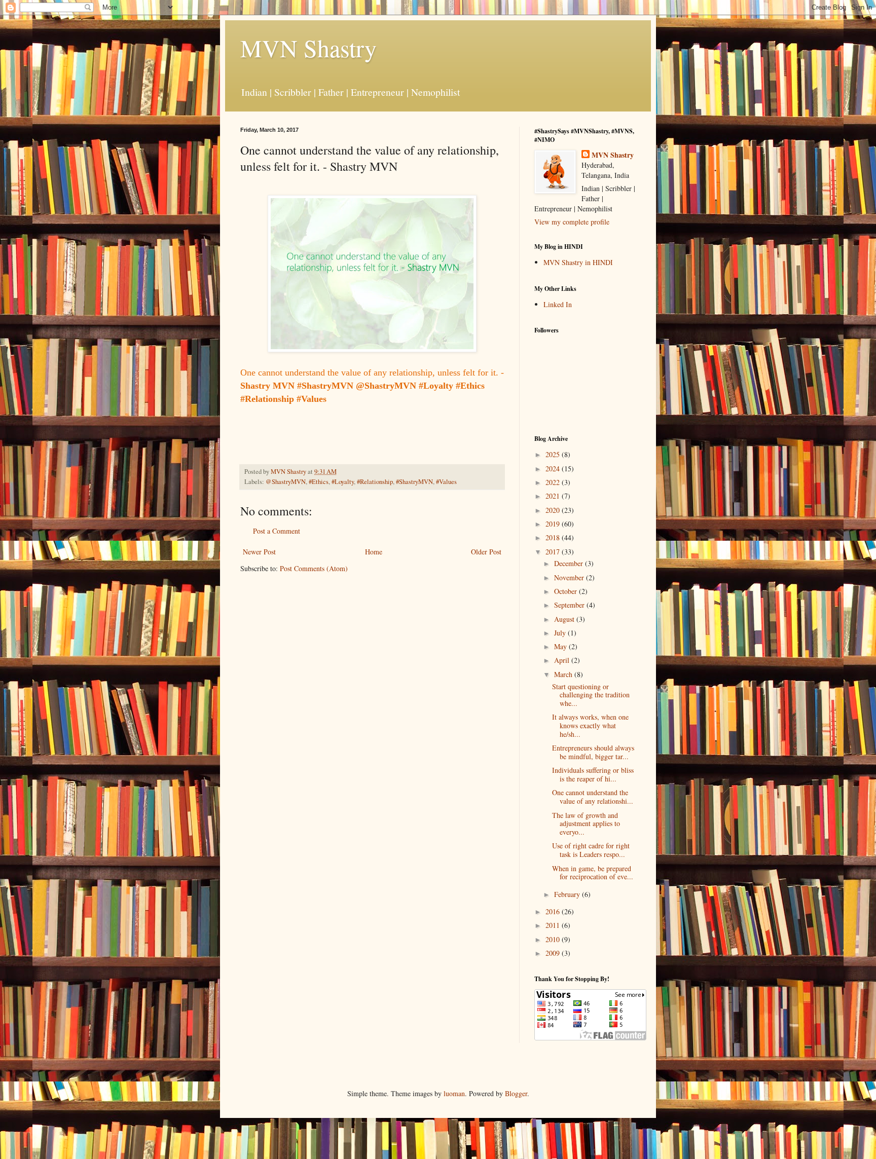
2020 (553, 510)
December (569, 563)
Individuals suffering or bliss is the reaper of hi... (593, 774)
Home (373, 551)
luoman (454, 1093)
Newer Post (259, 551)
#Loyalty (343, 481)
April (562, 660)
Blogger (516, 1093)
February (568, 894)
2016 (553, 911)
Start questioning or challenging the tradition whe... (591, 695)
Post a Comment (276, 531)
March (564, 674)
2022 (553, 482)
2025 (553, 454)
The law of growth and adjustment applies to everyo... (586, 823)
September (570, 605)
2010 (553, 939)
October (566, 591)
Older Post (486, 551)
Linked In (557, 304)
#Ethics (318, 481)
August (565, 619)
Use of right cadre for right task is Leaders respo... (591, 850)
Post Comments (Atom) (314, 568)
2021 (553, 496)
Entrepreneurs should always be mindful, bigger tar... (593, 752)
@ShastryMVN (286, 481)
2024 (553, 468)
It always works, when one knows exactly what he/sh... (590, 725)
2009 (553, 953)
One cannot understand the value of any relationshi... (592, 797)
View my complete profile (571, 222)
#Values (446, 481)
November (570, 577)
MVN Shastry (308, 47)
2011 (553, 925)
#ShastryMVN (414, 481)
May (561, 646)
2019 (553, 524)
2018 (553, 537)
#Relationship (375, 481)
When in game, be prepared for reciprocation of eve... (592, 873)
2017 (553, 551)
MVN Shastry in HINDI (578, 262)
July (561, 633)
